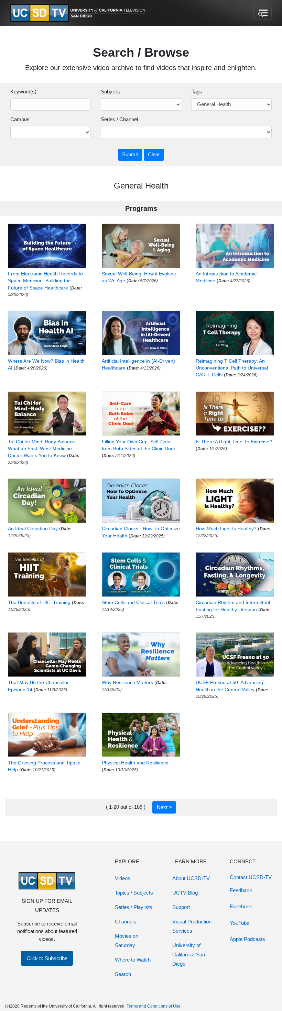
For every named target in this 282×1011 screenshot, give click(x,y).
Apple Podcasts (247, 939)
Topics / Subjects (134, 893)
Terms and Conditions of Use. (154, 1006)
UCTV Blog (185, 893)
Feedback (241, 890)
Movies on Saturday (126, 940)
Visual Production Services (191, 926)
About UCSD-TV (191, 878)
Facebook (241, 906)
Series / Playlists (133, 907)
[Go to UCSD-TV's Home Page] (79, 13)
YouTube (239, 923)
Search (123, 974)
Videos (122, 878)
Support (181, 907)
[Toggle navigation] (262, 13)
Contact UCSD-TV (251, 877)
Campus (20, 119)
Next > (164, 807)
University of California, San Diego (188, 954)
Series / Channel (119, 119)
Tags (197, 91)
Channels (125, 921)
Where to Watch (133, 960)
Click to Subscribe (46, 958)
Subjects (110, 91)
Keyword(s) (23, 91)
